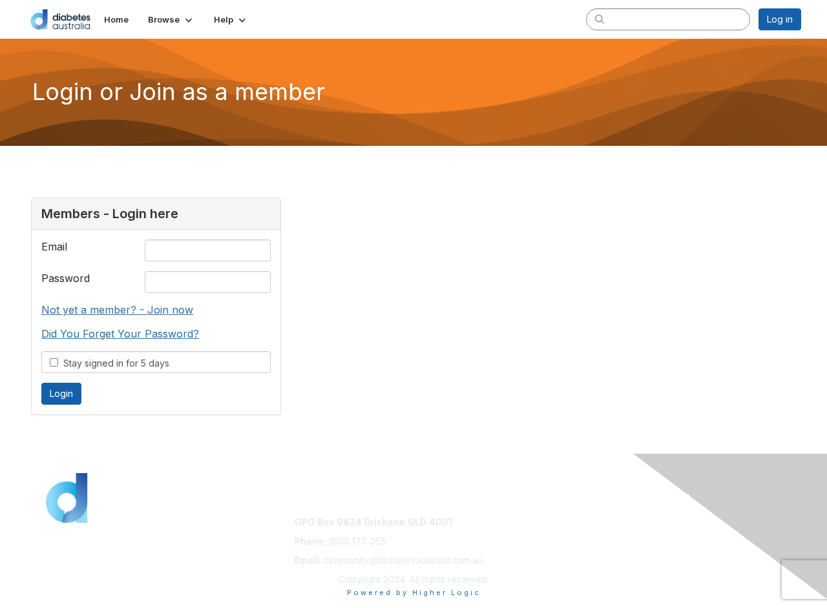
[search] (599, 18)
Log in (780, 19)
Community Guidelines (589, 521)
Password (65, 278)
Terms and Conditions (589, 534)
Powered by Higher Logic (414, 592)
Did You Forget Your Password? (120, 333)
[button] (171, 19)
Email (54, 246)
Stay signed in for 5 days (113, 363)
